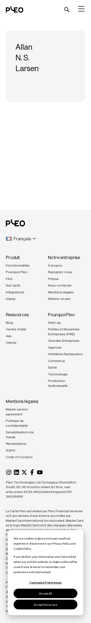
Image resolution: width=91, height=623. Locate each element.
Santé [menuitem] (52, 367)
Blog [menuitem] (9, 323)
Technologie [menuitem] (58, 374)
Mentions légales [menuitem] (61, 292)
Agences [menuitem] (55, 347)
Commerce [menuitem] (56, 361)
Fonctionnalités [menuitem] (18, 265)
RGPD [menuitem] (10, 450)
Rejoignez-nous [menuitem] (60, 272)
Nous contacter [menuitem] (60, 285)
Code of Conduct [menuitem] (19, 457)
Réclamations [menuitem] (16, 444)
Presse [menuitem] (53, 279)
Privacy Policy (61, 543)
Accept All (45, 593)
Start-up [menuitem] (54, 323)
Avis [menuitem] (9, 336)
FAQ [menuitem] (9, 279)
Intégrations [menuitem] (15, 292)
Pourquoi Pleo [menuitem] (16, 272)
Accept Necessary (45, 604)
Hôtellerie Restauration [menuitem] (65, 354)
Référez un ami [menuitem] (59, 299)
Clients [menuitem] (11, 342)
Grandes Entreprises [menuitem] (63, 341)
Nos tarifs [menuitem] (13, 285)
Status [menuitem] (11, 299)
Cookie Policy (22, 548)
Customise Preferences (45, 582)
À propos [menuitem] (55, 265)
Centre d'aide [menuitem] (16, 329)
